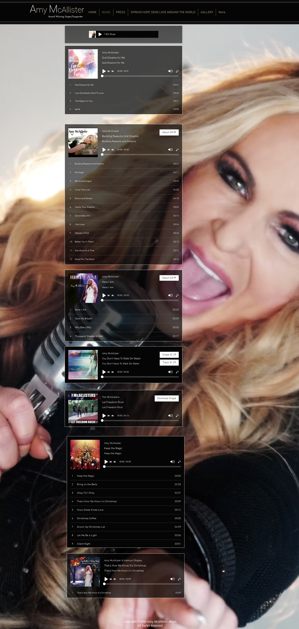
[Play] (100, 34)
